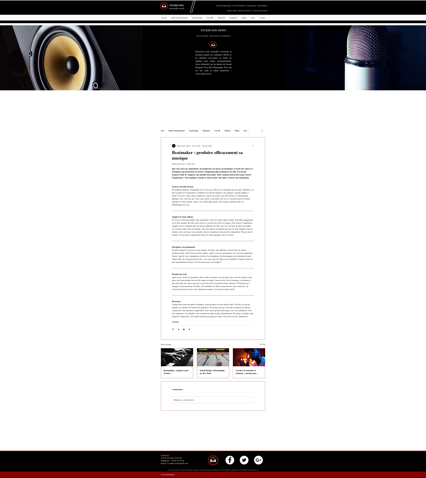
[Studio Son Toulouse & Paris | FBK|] (229, 460)
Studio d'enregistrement (176, 131)
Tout (162, 131)
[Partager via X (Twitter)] (178, 329)
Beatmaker (206, 131)
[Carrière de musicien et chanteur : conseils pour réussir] (249, 357)
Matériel (227, 131)
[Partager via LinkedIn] (184, 329)
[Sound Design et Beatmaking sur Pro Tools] (213, 357)
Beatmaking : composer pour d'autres (176, 372)
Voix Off (217, 131)
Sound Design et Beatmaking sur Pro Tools (212, 372)
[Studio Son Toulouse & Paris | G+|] (258, 460)
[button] (262, 130)
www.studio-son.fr (203, 73)
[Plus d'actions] (252, 145)
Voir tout (262, 344)
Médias (237, 131)
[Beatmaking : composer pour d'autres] (177, 357)
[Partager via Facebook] (173, 329)
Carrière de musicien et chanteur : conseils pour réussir (246, 372)
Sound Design (193, 131)
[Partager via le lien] (189, 329)
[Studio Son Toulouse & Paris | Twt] (244, 460)
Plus (245, 131)
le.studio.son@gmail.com (177, 463)
